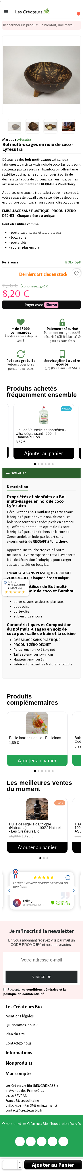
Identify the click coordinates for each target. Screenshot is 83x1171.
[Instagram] (52, 1141)
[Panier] (76, 12)
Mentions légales (20, 1016)
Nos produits (19, 1063)
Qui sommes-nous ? (21, 1025)
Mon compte (18, 1073)
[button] (11, 426)
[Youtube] (63, 1141)
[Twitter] (31, 1141)
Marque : (9, 139)
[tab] (41, 1007)
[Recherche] (77, 25)
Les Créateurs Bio (24, 1006)
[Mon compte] (60, 12)
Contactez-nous (18, 1043)
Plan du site (15, 1034)
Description (17, 486)
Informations (19, 1052)
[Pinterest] (41, 1141)
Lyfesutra (24, 139)
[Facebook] (20, 1141)
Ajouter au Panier (53, 1164)
